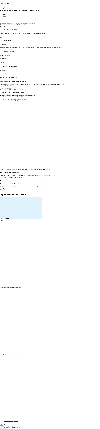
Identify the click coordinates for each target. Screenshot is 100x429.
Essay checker (12, 427)
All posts (1, 220)
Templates (9, 427)
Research (3, 4)
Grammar (1, 3)
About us (7, 426)
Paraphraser (15, 427)
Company (2, 426)
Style (3, 3)
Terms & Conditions (17, 426)
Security (13, 426)
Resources (2, 427)
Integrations (18, 427)
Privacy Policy (21, 426)
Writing (8, 3)
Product (1, 4)
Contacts (4, 426)
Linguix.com (7, 424)
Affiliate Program (10, 426)
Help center (6, 427)
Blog (4, 427)
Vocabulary (5, 3)
